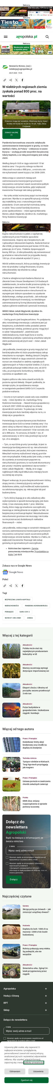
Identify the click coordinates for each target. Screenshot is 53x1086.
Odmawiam (15, 1071)
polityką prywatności (33, 1062)
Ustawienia (38, 1071)
